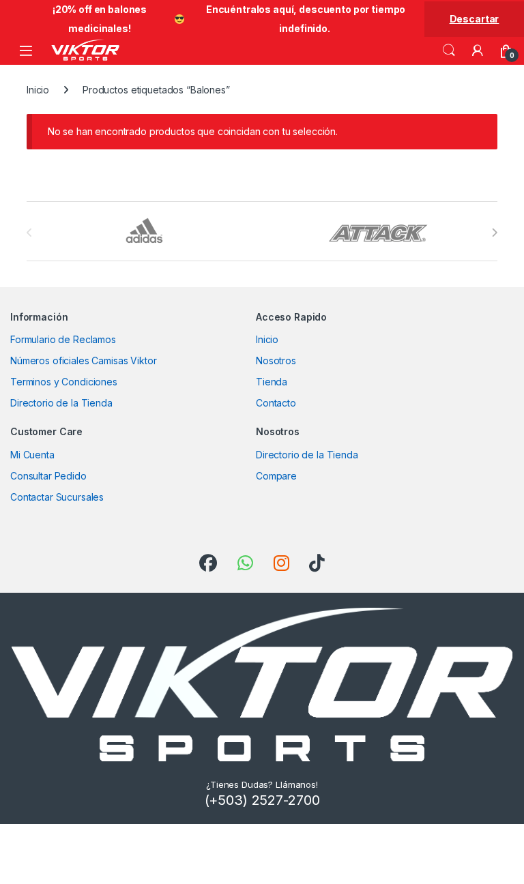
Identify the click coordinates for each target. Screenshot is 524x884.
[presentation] (494, 232)
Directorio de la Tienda (61, 403)
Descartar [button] (474, 19)
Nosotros (276, 360)
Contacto (276, 403)
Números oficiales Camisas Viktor (83, 360)
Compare (276, 476)
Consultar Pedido (48, 476)
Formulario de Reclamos (63, 339)
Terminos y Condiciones (63, 381)
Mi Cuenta (32, 454)
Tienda (271, 381)
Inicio (38, 89)
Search (448, 50)
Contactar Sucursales (57, 497)
